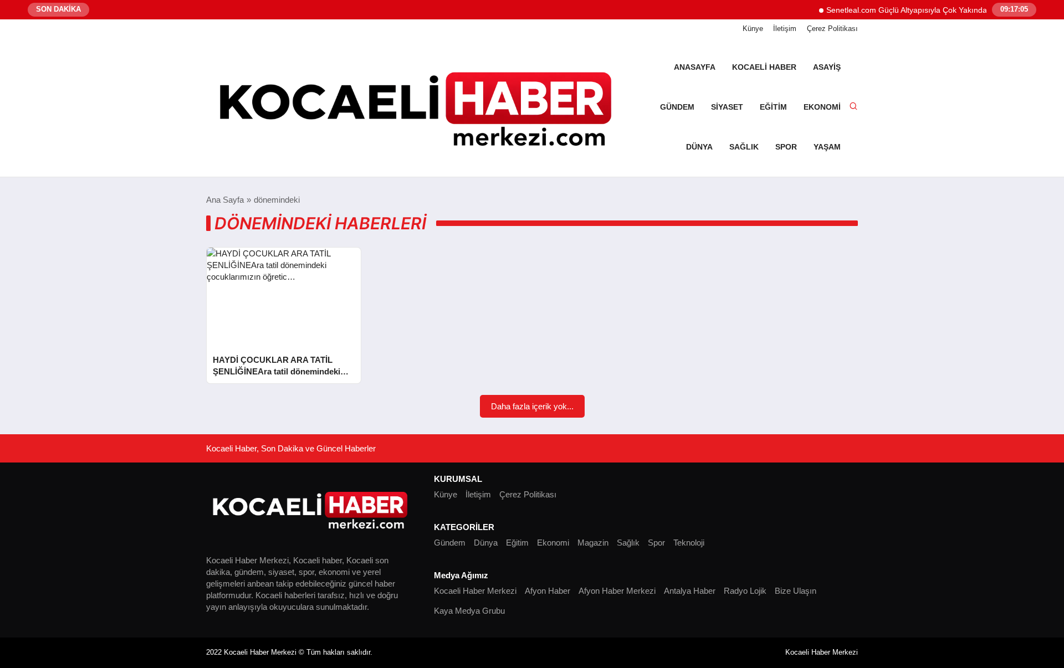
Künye (753, 28)
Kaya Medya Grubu (469, 610)
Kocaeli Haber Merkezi (475, 590)
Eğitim (773, 106)
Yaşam (827, 146)
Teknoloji (688, 542)
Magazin (592, 542)
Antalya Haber (689, 590)
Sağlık (744, 146)
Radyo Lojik (745, 590)
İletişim (784, 28)
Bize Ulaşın (795, 590)
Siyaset (727, 106)
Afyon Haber (547, 590)
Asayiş (827, 67)
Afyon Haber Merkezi (617, 590)
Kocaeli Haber (764, 67)
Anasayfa (694, 67)
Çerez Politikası (832, 28)
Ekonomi (822, 106)
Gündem (677, 106)
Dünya (699, 146)
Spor (786, 146)
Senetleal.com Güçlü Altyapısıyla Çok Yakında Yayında (912, 10)
